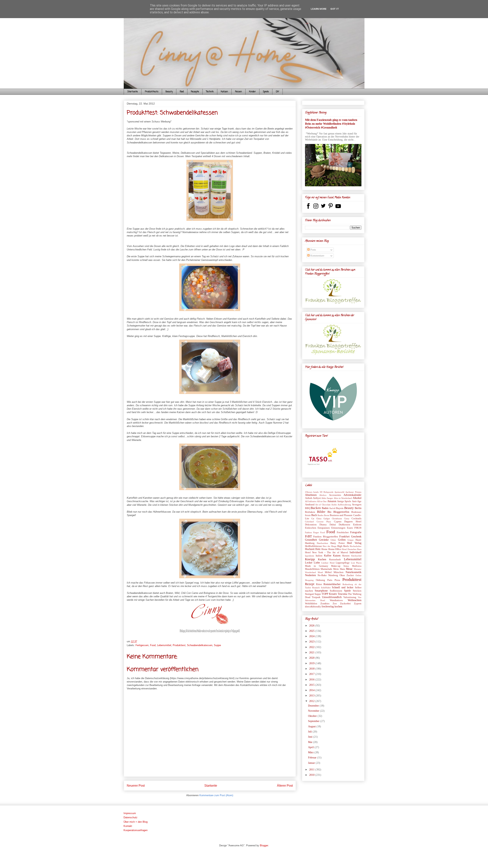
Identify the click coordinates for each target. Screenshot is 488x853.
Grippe (351, 540)
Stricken (357, 590)
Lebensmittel (164, 645)
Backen (316, 508)
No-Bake (322, 575)
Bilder (321, 512)
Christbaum (337, 518)
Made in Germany (316, 566)
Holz (317, 549)
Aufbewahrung (344, 504)
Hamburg (310, 543)
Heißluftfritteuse (313, 546)
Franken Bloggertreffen (325, 536)
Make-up (335, 566)
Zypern (357, 603)
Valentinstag (349, 597)
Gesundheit (311, 539)
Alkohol (357, 498)
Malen (346, 566)
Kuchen (322, 559)
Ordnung (320, 580)
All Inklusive (310, 501)
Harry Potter (337, 543)
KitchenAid (356, 556)
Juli (310, 731)
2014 (312, 690)
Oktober (313, 716)
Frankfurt (344, 536)
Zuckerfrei (345, 603)
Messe (349, 569)
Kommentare (317, 255)
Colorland (309, 521)
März (311, 752)
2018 (312, 668)
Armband (310, 504)
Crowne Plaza (324, 521)
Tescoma (342, 594)
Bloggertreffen (341, 512)
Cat (312, 518)
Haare (358, 540)
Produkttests (151, 91)
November (314, 710)
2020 (312, 657)
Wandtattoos (336, 600)
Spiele (266, 91)
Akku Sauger (327, 498)
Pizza (337, 580)
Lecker (308, 562)
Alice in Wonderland (343, 498)
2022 (312, 647)
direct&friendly (313, 606)
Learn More (319, 8)
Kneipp (310, 559)
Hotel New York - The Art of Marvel (326, 552)
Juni (310, 736)
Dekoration (311, 524)
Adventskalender (352, 495)
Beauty (169, 91)
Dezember (314, 705)
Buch (314, 515)
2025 (312, 630)
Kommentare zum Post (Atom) (216, 795)
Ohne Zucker (347, 575)
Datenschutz (130, 817)
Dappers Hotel (352, 521)
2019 (312, 663)
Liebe (317, 562)
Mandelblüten (312, 569)
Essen (350, 528)
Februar (312, 757)
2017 (312, 674)
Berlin (358, 508)
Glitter (333, 540)
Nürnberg (333, 575)
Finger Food (319, 532)
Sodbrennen (336, 590)
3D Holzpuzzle (326, 492)
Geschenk (356, 536)
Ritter (319, 584)
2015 (312, 684)
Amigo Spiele (344, 501)
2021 (312, 652)
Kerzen (346, 555)
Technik (210, 91)
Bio (329, 512)
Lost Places (356, 563)
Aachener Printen (353, 492)
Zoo (335, 603)
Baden (325, 508)
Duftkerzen (344, 524)
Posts (313, 249)
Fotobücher (343, 532)
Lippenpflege (343, 562)
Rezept (309, 584)
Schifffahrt (326, 587)
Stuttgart (309, 594)
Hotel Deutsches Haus (351, 549)
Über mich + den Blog (136, 821)
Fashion (308, 532)
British (308, 515)
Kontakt (128, 826)
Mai (310, 742)
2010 (312, 774)
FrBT (308, 536)
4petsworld (339, 492)
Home (324, 549)
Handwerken (322, 543)
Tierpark (316, 597)
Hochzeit (310, 549)
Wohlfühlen (311, 603)
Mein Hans (339, 569)
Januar (312, 762)
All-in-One (322, 501)
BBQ (307, 508)
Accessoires (335, 495)
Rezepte (195, 91)
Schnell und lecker (342, 587)
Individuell (355, 552)
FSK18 (357, 528)
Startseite (132, 91)
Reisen (238, 91)
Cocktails (356, 518)
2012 (312, 701)
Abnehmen (311, 495)
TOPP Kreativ (329, 594)
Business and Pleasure (341, 515)
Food (182, 91)
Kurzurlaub (335, 559)
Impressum (130, 813)
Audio (334, 504)
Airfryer (317, 498)
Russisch (316, 587)
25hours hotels (312, 492)
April (311, 747)
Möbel (328, 572)
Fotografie (355, 532)
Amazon (331, 501)
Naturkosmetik (353, 572)
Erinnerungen (338, 528)
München (339, 572)
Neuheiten (310, 575)
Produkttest (179, 645)
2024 (312, 636)
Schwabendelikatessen (199, 645)
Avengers (356, 504)
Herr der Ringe (329, 546)
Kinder (252, 91)
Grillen (342, 539)
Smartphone (321, 590)
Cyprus (337, 521)
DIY (277, 91)
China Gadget (323, 518)
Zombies (324, 603)
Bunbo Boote (323, 515)
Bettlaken (310, 512)
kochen (338, 606)
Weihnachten (354, 600)
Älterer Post (285, 785)
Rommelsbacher (332, 584)
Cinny (346, 518)
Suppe (217, 645)
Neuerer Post (136, 785)
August (312, 726)
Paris (329, 580)
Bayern (340, 508)
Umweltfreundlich (332, 597)
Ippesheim (309, 556)
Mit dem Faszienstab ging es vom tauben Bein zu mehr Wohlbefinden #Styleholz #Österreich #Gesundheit (331, 123)
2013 (312, 695)
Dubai (333, 524)
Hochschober (355, 546)
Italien (319, 555)
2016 (312, 679)
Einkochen (310, 528)
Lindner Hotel (328, 563)
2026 (312, 625)
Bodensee (356, 512)
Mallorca (356, 566)
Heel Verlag (354, 543)
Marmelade (326, 569)
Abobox (323, 495)
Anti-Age (356, 501)
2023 (312, 641)
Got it (334, 8)
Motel (320, 572)
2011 (312, 769)
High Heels (343, 546)
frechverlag (328, 606)
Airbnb (308, 498)
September (314, 721)
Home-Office (334, 549)
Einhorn (357, 524)
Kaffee (327, 555)
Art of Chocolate (323, 504)
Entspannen (324, 528)
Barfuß (332, 508)
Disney (323, 524)
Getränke (324, 539)
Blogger (264, 845)
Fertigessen (142, 645)
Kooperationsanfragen (136, 830)
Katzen (224, 91)
